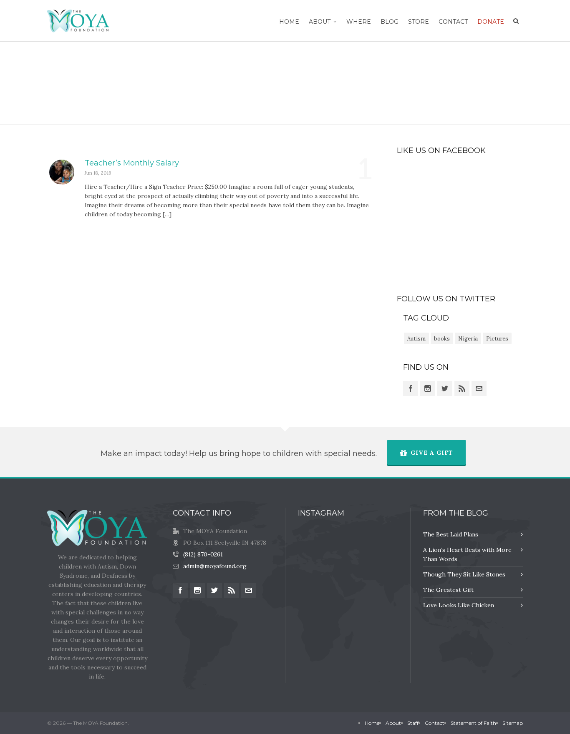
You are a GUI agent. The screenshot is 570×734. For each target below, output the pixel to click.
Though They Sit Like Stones (464, 574)
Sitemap (512, 723)
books (442, 338)
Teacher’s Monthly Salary (132, 163)
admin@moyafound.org (215, 566)
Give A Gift (432, 452)
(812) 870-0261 (203, 554)
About (393, 723)
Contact (434, 723)
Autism (416, 338)
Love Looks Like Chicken (458, 605)
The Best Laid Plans (450, 534)
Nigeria (468, 338)
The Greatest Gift (448, 590)
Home (492, 83)
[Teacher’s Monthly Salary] (61, 172)
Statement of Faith (473, 723)
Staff (413, 723)
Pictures (497, 338)
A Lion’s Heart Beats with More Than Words (467, 554)
